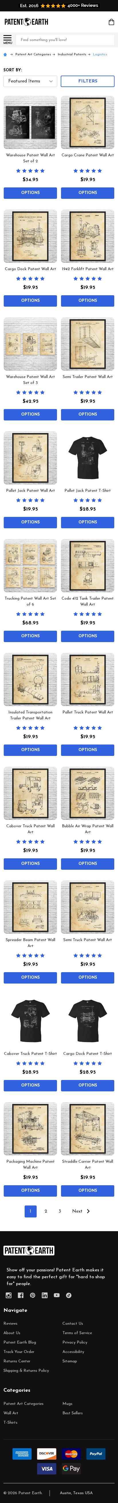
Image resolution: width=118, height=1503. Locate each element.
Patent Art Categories (23, 1404)
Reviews (10, 1324)
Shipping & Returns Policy (26, 1371)
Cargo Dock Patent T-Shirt (87, 1054)
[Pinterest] (32, 1295)
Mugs (67, 1404)
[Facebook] (20, 1295)
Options (30, 193)
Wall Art (10, 1413)
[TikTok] (69, 1295)
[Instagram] (8, 1295)
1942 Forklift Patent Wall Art (88, 269)
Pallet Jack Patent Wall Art (30, 491)
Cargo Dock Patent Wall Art (30, 269)
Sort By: (12, 70)
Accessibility (73, 1352)
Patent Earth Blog (19, 1342)
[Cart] (112, 22)
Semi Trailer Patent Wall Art (88, 377)
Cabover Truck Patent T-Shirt (30, 1054)
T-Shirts (10, 1423)
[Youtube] (57, 1295)
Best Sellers (72, 1413)
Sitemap (69, 1361)
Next (78, 1211)
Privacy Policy (74, 1342)
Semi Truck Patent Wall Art (87, 940)
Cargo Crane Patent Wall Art (88, 155)
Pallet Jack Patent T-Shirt (87, 491)
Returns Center (16, 1361)
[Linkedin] (45, 1295)
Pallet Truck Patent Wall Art (87, 712)
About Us (11, 1333)
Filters (87, 81)
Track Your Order (18, 1352)
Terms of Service (77, 1333)
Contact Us (72, 1324)
